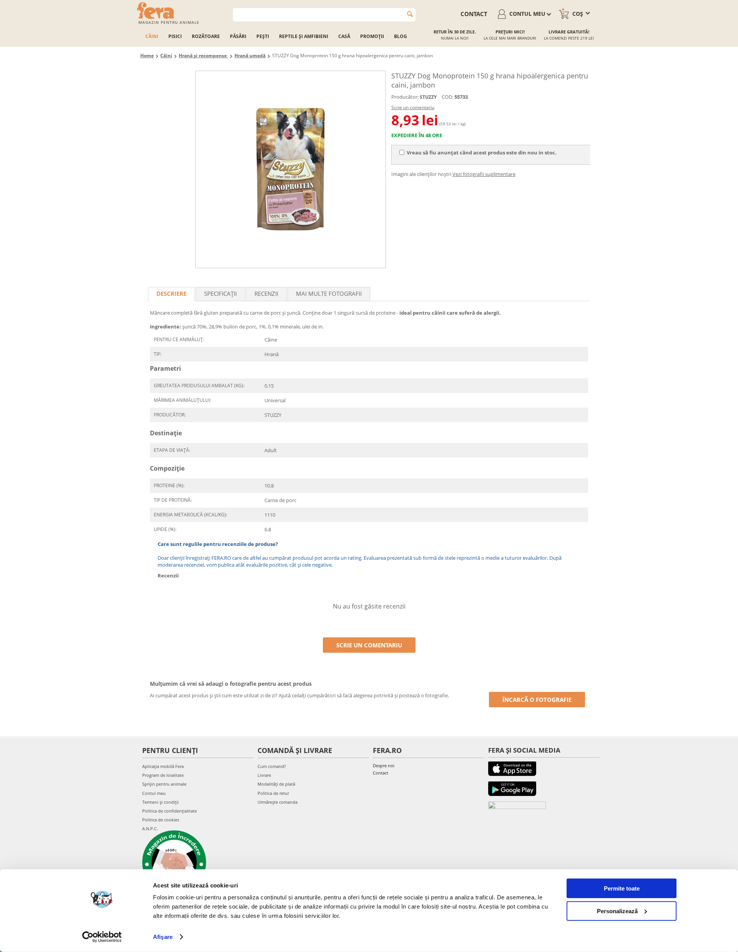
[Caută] (410, 14)
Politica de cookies (160, 820)
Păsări (238, 36)
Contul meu (154, 793)
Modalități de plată (276, 784)
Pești (262, 36)
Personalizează (617, 910)
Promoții (372, 36)
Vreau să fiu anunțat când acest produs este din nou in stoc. (482, 152)
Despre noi (383, 765)
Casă (344, 36)
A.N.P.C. (150, 828)
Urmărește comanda (278, 802)
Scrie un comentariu (412, 107)
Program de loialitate (163, 775)
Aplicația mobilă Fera (163, 766)
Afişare (163, 937)
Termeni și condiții (160, 802)
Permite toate (622, 888)
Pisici (175, 36)
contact (473, 14)
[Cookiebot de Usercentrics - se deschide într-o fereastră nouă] (102, 937)
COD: (447, 96)
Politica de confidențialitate (169, 811)
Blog (400, 36)
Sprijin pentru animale (164, 784)
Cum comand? (272, 766)
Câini (151, 36)
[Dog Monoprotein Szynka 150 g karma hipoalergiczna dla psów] (291, 169)
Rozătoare (206, 36)
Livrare (264, 775)
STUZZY (428, 97)
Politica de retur (273, 793)
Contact (380, 773)
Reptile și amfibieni (303, 36)
